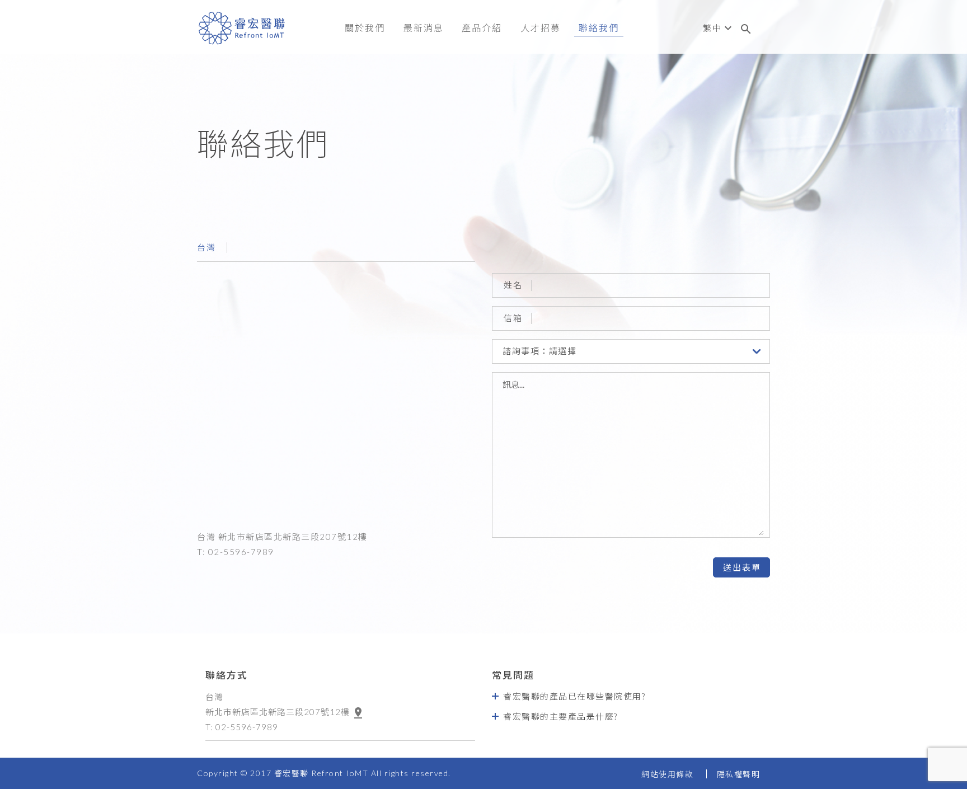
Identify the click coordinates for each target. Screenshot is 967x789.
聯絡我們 (599, 27)
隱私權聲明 (739, 774)
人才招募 (540, 27)
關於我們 (365, 27)
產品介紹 (482, 27)
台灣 (206, 247)
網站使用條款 (667, 774)
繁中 (712, 28)
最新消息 (423, 27)
